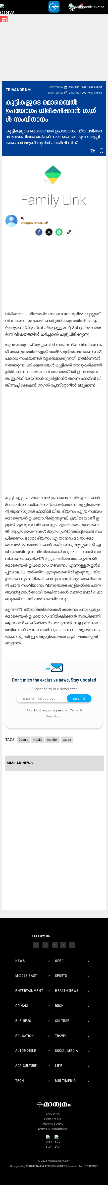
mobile (37, 740)
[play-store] (50, 1142)
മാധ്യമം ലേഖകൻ (34, 223)
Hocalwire (90, 1166)
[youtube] (63, 944)
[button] (7, 7)
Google (23, 740)
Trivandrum (18, 90)
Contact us (52, 1119)
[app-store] (59, 1142)
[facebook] (39, 232)
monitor (52, 740)
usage (67, 740)
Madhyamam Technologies (45, 1166)
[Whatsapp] (59, 232)
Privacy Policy (52, 1124)
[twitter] (45, 944)
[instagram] (54, 944)
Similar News (20, 763)
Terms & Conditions (52, 1129)
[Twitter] (49, 232)
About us (52, 1114)
